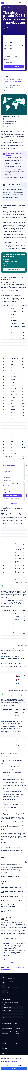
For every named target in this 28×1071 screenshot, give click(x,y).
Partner (3, 1053)
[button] (5, 98)
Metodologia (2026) (8, 87)
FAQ (4, 90)
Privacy (16, 1043)
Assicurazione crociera (7, 1028)
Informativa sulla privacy (11, 1061)
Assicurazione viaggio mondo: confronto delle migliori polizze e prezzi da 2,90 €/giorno (13, 946)
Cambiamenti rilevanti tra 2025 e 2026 (13, 79)
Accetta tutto (14, 1068)
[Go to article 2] (13, 962)
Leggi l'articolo (6, 959)
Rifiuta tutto (7, 1065)
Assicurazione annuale (7, 1026)
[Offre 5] (16, 503)
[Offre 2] (13, 503)
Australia (17, 1033)
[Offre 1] (12, 503)
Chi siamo (4, 1040)
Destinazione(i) (8, 48)
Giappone (17, 1031)
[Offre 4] (15, 503)
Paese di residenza (8, 42)
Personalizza (21, 1065)
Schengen (17, 1026)
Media (3, 1045)
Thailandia (17, 1028)
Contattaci (4, 1043)
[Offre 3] (14, 503)
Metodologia (4, 1048)
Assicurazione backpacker (5, 1034)
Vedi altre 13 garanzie (8, 485)
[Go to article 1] (12, 962)
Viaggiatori (6, 59)
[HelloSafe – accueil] (2, 2)
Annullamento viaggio (6, 1023)
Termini (16, 1040)
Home (4, 7)
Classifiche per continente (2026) (12, 85)
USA (16, 1023)
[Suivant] (25, 481)
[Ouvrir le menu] (25, 2)
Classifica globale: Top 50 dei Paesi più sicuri (13, 82)
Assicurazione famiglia (7, 1031)
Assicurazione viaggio (10, 7)
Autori (3, 1050)
